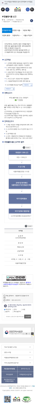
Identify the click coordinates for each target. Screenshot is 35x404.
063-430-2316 (13, 138)
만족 (15, 309)
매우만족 (8, 309)
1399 (20, 100)
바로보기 (8, 89)
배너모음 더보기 (32, 333)
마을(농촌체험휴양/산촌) (11, 357)
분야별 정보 (10, 19)
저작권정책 (9, 374)
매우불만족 (17, 311)
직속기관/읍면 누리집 (10, 347)
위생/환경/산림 (20, 19)
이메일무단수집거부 (25, 374)
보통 (23, 309)
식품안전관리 (6, 21)
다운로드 (26, 85)
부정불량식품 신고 (17, 21)
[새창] (7, 399)
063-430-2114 (21, 388)
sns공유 (31, 20)
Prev (23, 333)
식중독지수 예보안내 (17, 35)
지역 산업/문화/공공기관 (11, 363)
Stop (26, 333)
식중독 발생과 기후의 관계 (7, 35)
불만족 (7, 311)
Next (29, 333)
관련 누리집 (7, 352)
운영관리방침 (9, 380)
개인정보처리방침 (9, 369)
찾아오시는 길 (25, 369)
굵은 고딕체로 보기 (7, 9)
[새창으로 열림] (15, 332)
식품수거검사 (27, 35)
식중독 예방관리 (28, 30)
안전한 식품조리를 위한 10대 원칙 (17, 30)
